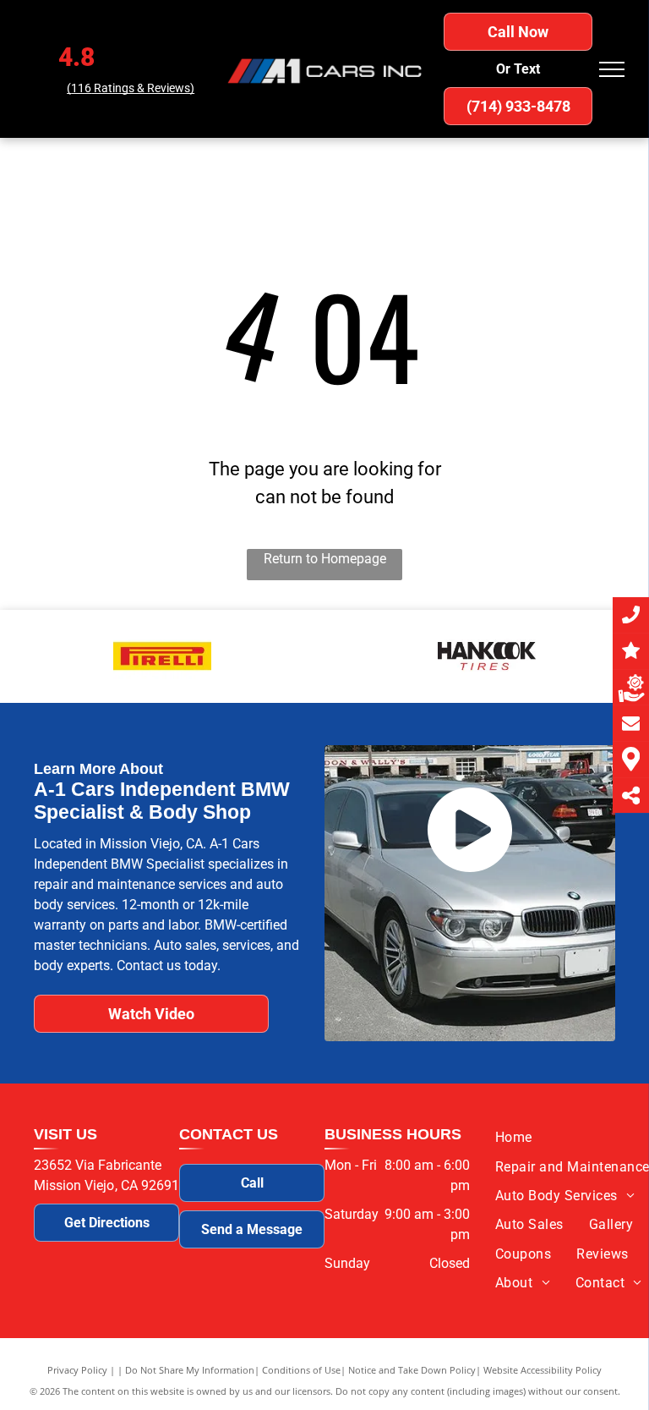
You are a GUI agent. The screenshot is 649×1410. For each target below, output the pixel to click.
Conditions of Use (301, 1369)
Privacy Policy (77, 1369)
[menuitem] (514, 1137)
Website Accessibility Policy (542, 1369)
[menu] (612, 69)
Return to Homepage (325, 559)
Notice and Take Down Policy (412, 1369)
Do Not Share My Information (189, 1369)
